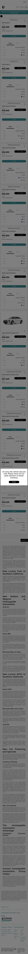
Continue (14, 482)
